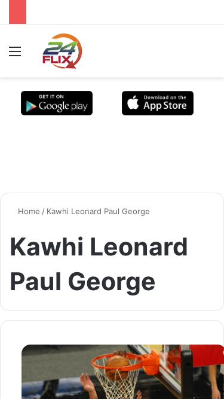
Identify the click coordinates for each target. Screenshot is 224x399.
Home (28, 211)
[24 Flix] (56, 51)
